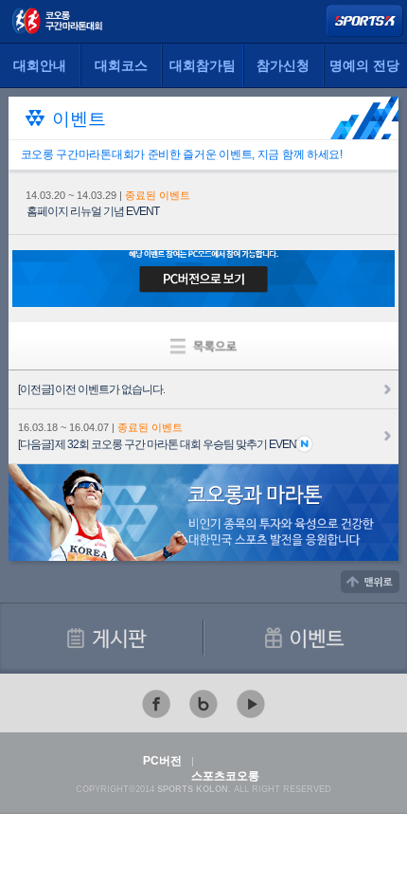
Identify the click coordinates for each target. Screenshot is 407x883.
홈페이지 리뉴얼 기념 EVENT (93, 211)
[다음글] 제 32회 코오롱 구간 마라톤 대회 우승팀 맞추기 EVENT (160, 444)
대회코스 (121, 66)
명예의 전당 (364, 66)
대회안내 (39, 66)
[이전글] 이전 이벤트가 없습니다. (91, 389)
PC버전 (162, 760)
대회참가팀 (202, 66)
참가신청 (283, 66)
